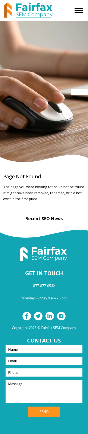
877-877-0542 (44, 285)
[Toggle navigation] (79, 10)
